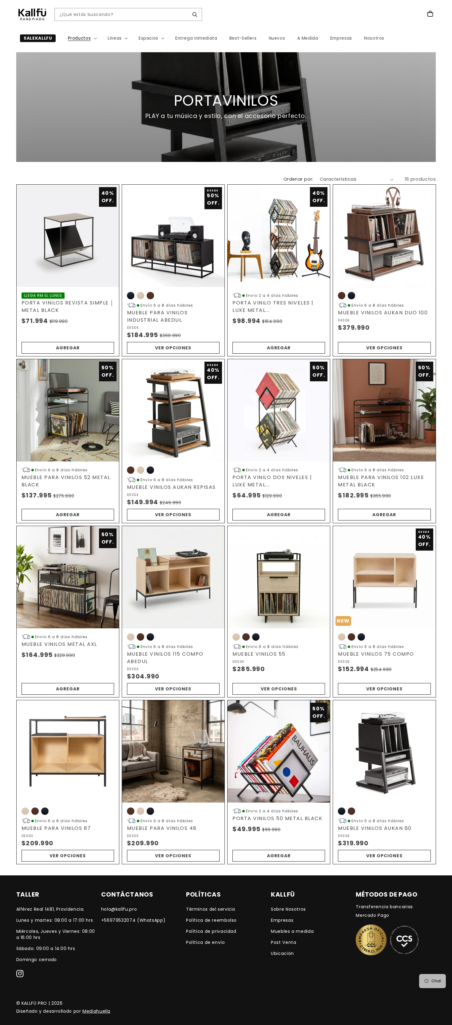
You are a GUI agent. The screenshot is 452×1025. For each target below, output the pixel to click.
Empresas (282, 920)
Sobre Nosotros (288, 909)
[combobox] (124, 14)
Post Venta (283, 942)
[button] (82, 38)
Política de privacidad (211, 931)
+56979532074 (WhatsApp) (133, 920)
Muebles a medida (292, 931)
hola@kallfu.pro (119, 909)
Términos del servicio (211, 909)
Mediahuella (96, 1011)
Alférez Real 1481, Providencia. (50, 909)
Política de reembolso (211, 920)
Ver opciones (173, 348)
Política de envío (205, 942)
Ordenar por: (298, 179)
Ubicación (282, 953)
